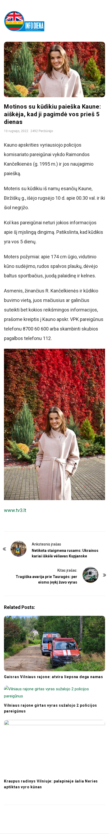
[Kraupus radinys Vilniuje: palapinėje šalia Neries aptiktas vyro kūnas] (54, 747)
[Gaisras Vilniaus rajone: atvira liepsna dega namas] (54, 643)
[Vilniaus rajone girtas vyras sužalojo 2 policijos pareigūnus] (54, 693)
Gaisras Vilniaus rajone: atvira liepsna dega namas (53, 677)
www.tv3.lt (15, 510)
